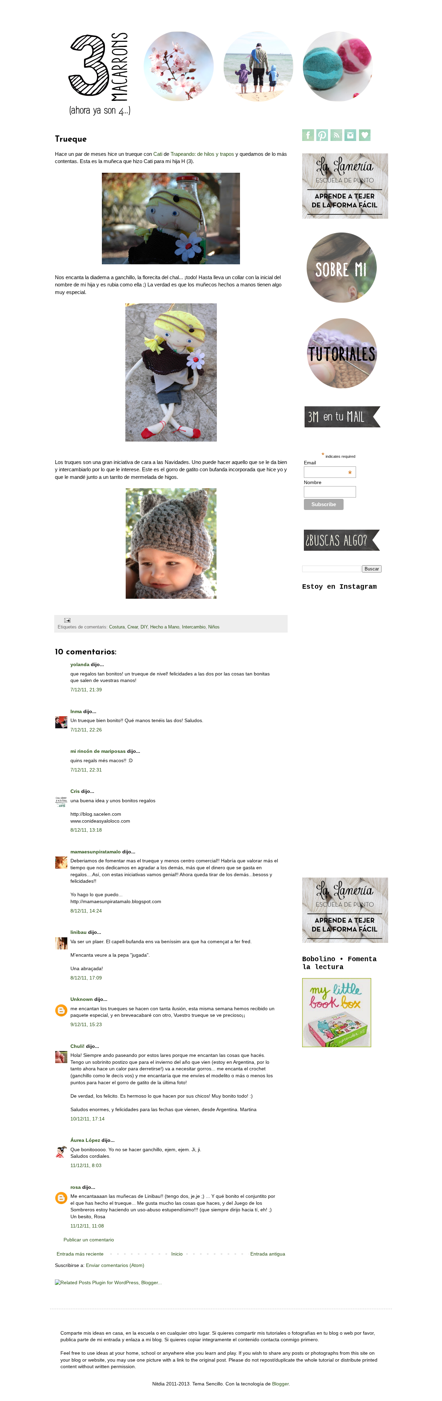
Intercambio (193, 627)
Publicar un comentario (89, 1239)
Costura (117, 627)
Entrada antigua (267, 1254)
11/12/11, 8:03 (86, 1165)
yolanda (79, 664)
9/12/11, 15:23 (86, 1024)
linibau (78, 932)
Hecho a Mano (164, 627)
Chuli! (77, 1046)
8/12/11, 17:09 (86, 978)
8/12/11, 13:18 (86, 830)
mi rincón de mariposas (98, 751)
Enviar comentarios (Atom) (115, 1265)
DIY (144, 627)
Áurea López (85, 1140)
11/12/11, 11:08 (87, 1226)
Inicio (177, 1254)
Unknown (81, 999)
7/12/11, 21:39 (86, 689)
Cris (75, 791)
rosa (75, 1187)
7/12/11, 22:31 (86, 770)
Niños (214, 627)
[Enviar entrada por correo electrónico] (67, 620)
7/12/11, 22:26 (86, 729)
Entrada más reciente (80, 1254)
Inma (76, 711)
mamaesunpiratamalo (95, 851)
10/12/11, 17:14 (87, 1118)
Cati (157, 154)
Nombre (312, 482)
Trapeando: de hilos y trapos (202, 154)
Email (328, 462)
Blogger (280, 1383)
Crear (132, 627)
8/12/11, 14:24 (86, 911)
